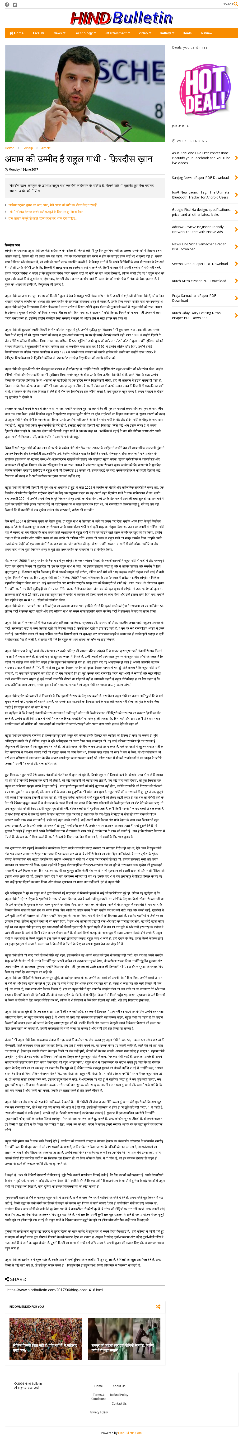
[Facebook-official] (7, 4)
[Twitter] (15, 4)
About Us (119, 1386)
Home (18, 33)
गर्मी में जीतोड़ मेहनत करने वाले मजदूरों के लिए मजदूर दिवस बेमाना (46, 211)
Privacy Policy (99, 1412)
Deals (187, 33)
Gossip (28, 148)
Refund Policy (119, 1395)
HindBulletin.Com (130, 1433)
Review (206, 33)
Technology (83, 33)
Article (46, 148)
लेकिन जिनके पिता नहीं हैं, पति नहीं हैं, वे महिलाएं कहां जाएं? (45, 1348)
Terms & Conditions (98, 1397)
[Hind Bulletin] (121, 22)
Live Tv (38, 33)
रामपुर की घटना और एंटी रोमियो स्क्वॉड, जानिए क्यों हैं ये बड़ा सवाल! (123, 1348)
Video (143, 33)
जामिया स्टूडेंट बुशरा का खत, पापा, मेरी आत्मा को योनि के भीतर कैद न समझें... (54, 205)
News (57, 33)
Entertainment (115, 33)
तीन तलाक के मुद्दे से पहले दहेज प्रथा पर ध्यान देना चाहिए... (43, 218)
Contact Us (119, 1403)
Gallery (165, 33)
